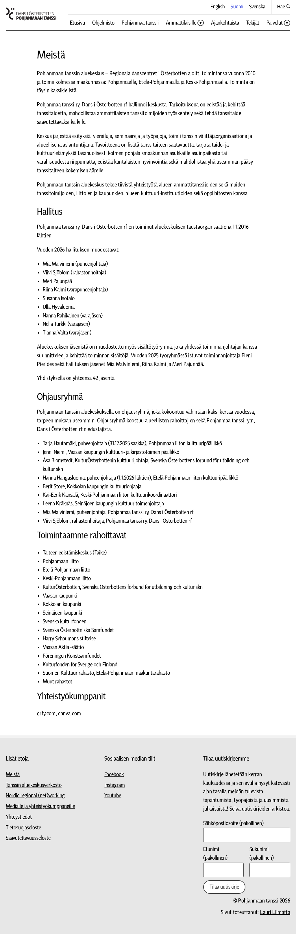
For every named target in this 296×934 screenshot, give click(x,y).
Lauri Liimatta (275, 912)
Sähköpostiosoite (233, 823)
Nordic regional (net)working (35, 795)
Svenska (257, 7)
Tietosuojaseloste (23, 828)
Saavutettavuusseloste (28, 838)
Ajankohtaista (225, 23)
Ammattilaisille (181, 23)
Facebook (114, 774)
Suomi (237, 7)
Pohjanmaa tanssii (140, 23)
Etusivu (77, 23)
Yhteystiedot (19, 817)
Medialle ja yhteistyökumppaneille (40, 806)
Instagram (114, 785)
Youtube (112, 795)
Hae (281, 7)
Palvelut (275, 23)
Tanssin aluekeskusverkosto (34, 785)
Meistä (13, 774)
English (217, 7)
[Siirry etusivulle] (31, 14)
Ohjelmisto (103, 23)
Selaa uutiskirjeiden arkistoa (259, 809)
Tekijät (252, 23)
